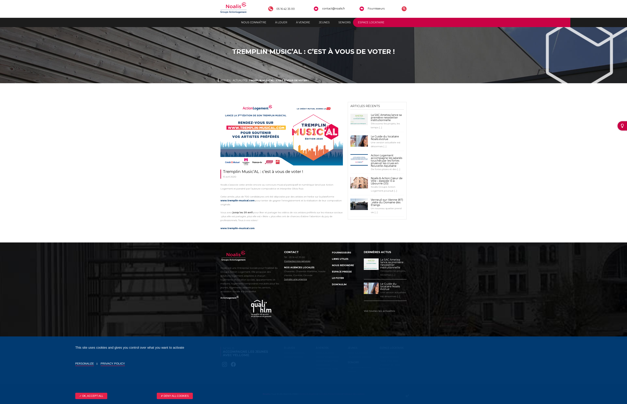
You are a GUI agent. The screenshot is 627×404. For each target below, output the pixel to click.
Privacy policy (113, 363)
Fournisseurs (376, 8)
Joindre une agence (295, 279)
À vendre (303, 22)
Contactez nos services (297, 261)
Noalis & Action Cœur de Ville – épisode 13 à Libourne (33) (386, 181)
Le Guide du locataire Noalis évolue (385, 138)
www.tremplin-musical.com (237, 200)
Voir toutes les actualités (379, 311)
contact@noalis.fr (333, 8)
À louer (281, 22)
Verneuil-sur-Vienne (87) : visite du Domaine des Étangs (387, 202)
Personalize (84, 363)
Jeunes (324, 22)
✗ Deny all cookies (175, 396)
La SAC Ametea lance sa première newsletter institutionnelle (386, 117)
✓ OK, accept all (91, 396)
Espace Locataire (371, 22)
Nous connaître (253, 22)
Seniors (344, 22)
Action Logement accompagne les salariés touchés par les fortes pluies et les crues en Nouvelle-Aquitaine (386, 160)
